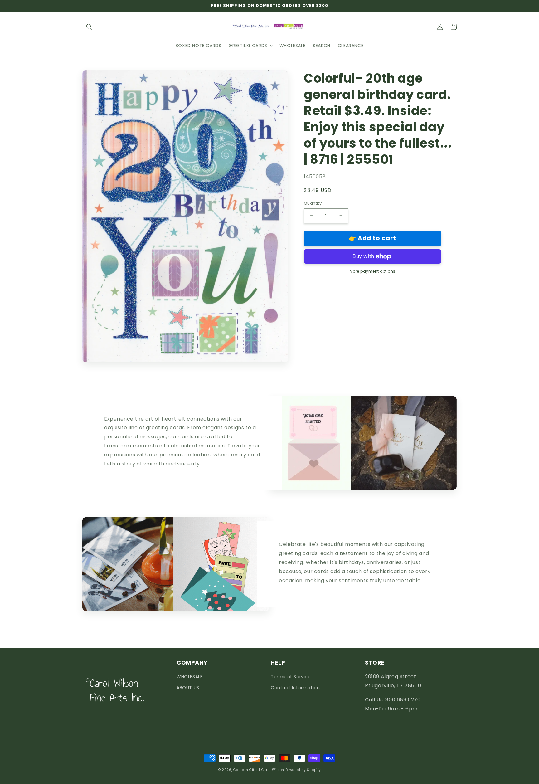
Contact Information (295, 687)
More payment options (373, 271)
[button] (89, 27)
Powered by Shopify (303, 769)
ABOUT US (188, 687)
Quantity (313, 203)
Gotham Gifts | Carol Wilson (258, 769)
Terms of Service (291, 677)
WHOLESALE (189, 677)
